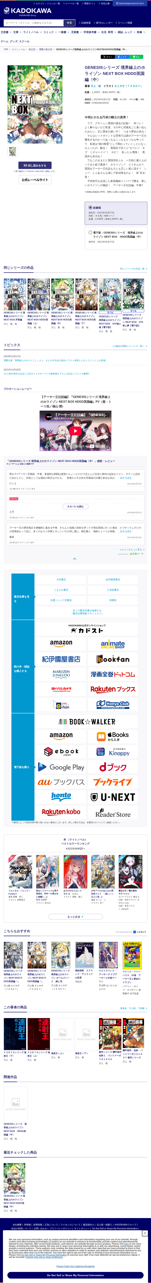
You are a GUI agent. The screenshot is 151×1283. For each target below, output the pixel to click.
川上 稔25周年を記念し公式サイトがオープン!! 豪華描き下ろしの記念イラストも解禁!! (46, 373)
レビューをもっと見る (131, 549)
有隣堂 (113, 600)
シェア (123, 57)
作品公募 (105, 3)
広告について (51, 1224)
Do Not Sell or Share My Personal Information (115, 1228)
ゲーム (4, 41)
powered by (123, 554)
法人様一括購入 (104, 1224)
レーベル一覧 (72, 3)
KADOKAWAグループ (125, 1224)
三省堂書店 (113, 589)
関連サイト (89, 3)
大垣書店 (61, 579)
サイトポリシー (82, 1228)
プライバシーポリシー (61, 1228)
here (126, 1244)
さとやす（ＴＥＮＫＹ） (129, 85)
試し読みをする (37, 165)
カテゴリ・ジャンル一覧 (48, 3)
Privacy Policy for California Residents (76, 1266)
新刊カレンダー (104, 22)
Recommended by (124, 932)
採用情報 (37, 1224)
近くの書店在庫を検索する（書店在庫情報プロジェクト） (87, 612)
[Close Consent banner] (145, 1233)
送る (138, 57)
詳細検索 (86, 22)
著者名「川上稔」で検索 (132, 1008)
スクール (24, 41)
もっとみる (73, 916)
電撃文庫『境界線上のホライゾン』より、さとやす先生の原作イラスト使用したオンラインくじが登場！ (56, 360)
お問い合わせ (40, 1228)
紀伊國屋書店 (113, 579)
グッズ (14, 41)
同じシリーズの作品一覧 (132, 268)
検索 (69, 22)
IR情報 (27, 1224)
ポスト (109, 57)
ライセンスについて (70, 1224)
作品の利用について (21, 1228)
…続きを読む (125, 478)
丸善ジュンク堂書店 (61, 600)
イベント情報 (125, 22)
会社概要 (17, 1224)
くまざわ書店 (61, 589)
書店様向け (88, 1224)
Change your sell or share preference (44, 1257)
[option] (16, 1114)
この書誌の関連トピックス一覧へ (128, 346)
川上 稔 (96, 85)
